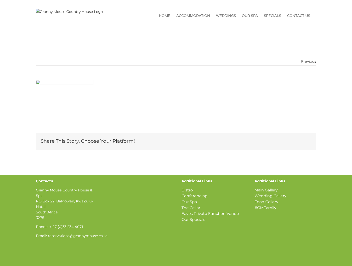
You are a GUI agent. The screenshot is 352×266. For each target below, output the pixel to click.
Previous (308, 61)
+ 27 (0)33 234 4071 (66, 226)
